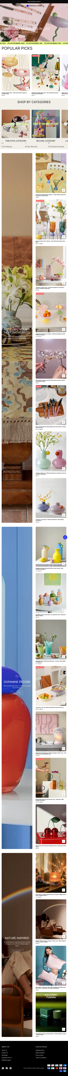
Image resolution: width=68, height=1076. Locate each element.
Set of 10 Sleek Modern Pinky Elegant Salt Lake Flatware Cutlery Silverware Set (51, 427)
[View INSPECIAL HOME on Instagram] (3, 1068)
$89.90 (37, 990)
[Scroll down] (34, 40)
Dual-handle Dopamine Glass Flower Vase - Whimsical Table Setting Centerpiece (50, 800)
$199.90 (37, 290)
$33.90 (33, 95)
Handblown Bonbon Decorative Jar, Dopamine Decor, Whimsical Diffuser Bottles (51, 615)
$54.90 (37, 617)
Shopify (42, 1068)
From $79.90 (38, 336)
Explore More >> (17, 345)
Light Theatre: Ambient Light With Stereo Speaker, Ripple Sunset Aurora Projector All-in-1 (51, 895)
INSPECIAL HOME (31, 1068)
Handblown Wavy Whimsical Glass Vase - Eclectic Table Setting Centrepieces (50, 662)
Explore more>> (17, 693)
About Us (4, 1050)
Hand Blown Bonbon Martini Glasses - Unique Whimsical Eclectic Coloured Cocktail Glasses (51, 195)
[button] (62, 6)
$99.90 (37, 475)
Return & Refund (40, 1052)
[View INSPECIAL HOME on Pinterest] (10, 1068)
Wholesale (4, 1055)
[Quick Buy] (27, 88)
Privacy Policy (39, 1055)
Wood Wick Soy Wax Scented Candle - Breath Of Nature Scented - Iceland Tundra (51, 1034)
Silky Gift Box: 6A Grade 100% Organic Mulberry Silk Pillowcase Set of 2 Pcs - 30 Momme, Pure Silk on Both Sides (51, 988)
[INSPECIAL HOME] (34, 6)
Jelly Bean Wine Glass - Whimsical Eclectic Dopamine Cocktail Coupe (14, 93)
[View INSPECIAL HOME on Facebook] (6, 1068)
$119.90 (37, 522)
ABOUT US (5, 1047)
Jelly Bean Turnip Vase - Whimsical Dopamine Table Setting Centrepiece (50, 520)
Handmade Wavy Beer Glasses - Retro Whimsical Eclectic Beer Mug (50, 242)
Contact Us (5, 1052)
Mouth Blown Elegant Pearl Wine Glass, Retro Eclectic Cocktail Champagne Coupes (50, 381)
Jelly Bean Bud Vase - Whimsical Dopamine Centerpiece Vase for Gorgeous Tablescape (51, 474)
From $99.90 (38, 663)
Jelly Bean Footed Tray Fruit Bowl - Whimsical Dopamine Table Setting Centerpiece (50, 334)
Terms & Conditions (41, 1057)
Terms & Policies (41, 1047)
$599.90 (37, 943)
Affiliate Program (6, 1060)
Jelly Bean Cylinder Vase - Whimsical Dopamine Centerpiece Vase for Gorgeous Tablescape (50, 288)
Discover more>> (17, 951)
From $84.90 (38, 571)
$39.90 (3, 95)
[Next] (65, 72)
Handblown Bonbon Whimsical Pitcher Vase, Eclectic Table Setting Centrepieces (49, 569)
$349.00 (37, 755)
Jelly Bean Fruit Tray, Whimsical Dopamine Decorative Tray (50, 707)
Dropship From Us (7, 1057)
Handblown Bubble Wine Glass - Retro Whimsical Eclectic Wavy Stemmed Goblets (45, 93)
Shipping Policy (40, 1050)
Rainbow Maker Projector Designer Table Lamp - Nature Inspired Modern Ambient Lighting (51, 941)
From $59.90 (38, 897)
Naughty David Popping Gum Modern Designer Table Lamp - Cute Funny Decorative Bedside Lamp (51, 753)
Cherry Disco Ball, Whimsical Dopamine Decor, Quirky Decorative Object (51, 846)
